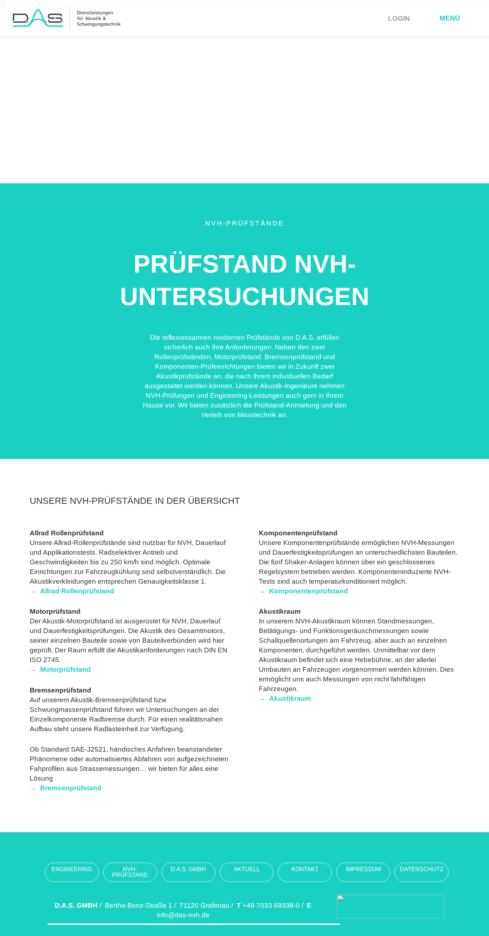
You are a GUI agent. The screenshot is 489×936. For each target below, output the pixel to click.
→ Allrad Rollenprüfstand (72, 591)
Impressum (363, 869)
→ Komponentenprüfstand (303, 591)
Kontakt (305, 869)
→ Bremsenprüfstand (66, 788)
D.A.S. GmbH (188, 869)
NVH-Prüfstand (130, 872)
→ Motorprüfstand (60, 669)
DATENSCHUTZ (422, 869)
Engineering (72, 869)
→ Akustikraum (285, 698)
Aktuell (247, 869)
